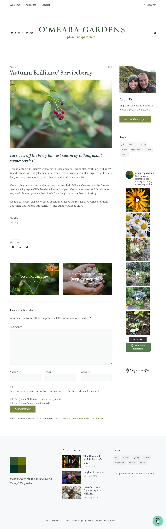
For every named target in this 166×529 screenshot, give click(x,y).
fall (122, 144)
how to (132, 144)
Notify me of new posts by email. (32, 403)
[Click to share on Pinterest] (19, 247)
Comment (16, 327)
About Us (31, 5)
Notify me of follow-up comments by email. (38, 399)
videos (148, 149)
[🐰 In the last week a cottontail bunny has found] (138, 323)
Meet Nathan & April (135, 119)
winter (124, 154)
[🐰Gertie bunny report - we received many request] (138, 298)
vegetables (136, 149)
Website (85, 372)
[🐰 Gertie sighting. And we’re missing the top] (138, 249)
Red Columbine (34, 276)
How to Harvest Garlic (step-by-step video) (88, 276)
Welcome (15, 5)
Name (14, 372)
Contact (46, 5)
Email (49, 372)
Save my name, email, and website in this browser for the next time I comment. (55, 391)
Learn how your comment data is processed (79, 418)
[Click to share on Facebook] (13, 247)
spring (143, 144)
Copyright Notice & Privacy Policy (135, 473)
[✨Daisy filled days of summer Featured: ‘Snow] (138, 225)
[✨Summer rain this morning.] (138, 274)
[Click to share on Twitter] (26, 247)
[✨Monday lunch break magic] (138, 200)
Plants (13, 67)
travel (124, 149)
